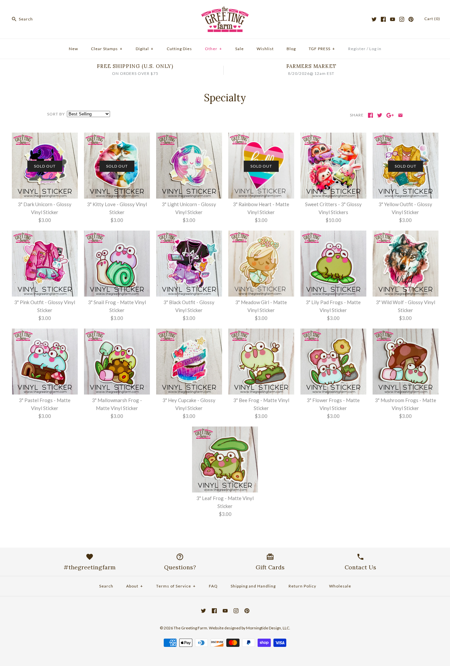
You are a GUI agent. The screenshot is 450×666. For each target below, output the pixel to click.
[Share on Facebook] (370, 115)
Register (357, 48)
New (73, 48)
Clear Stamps (107, 48)
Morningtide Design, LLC (267, 627)
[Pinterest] (410, 19)
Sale (239, 48)
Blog (291, 48)
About (134, 586)
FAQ (213, 586)
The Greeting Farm (190, 627)
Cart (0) (432, 18)
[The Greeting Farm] (225, 11)
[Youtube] (392, 19)
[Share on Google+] (390, 115)
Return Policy (302, 586)
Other (213, 48)
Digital (145, 48)
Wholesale (340, 586)
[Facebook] (383, 19)
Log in (375, 48)
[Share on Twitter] (379, 115)
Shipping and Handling (253, 586)
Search (106, 586)
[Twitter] (374, 19)
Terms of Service (176, 586)
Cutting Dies (179, 48)
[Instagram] (401, 19)
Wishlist (265, 48)
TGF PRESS (322, 48)
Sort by (56, 113)
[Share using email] (400, 115)
